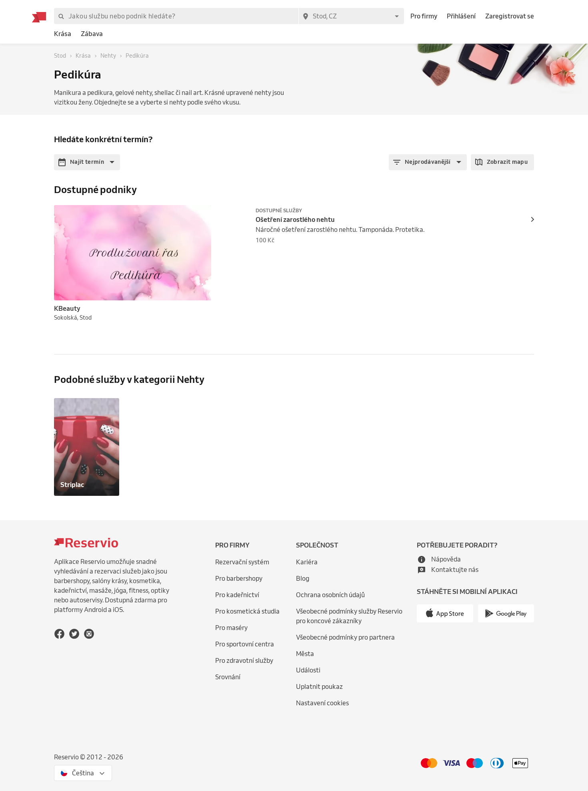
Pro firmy (423, 16)
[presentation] (201, 214)
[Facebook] (59, 633)
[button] (87, 162)
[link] (62, 33)
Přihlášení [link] (461, 16)
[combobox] (351, 16)
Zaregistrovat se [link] (509, 16)
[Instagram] (89, 633)
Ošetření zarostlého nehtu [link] (295, 219)
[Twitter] (74, 633)
